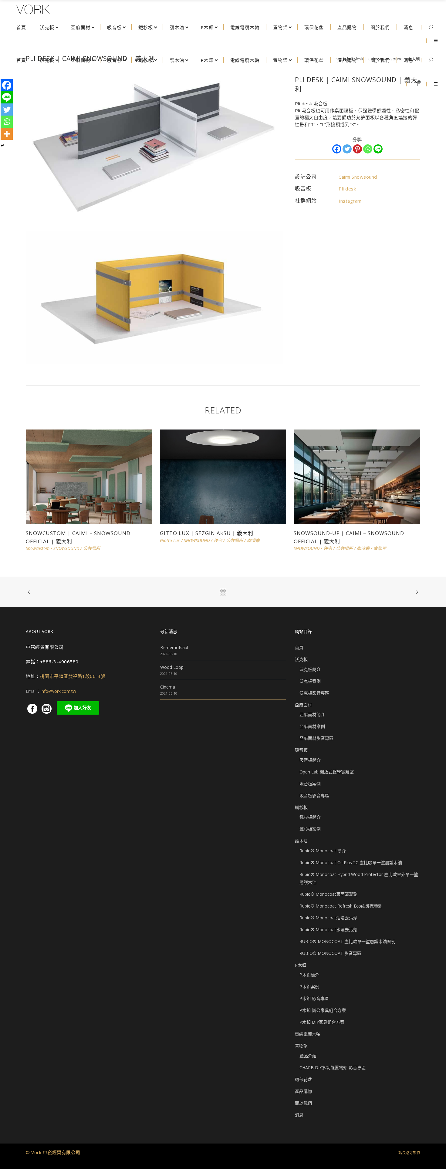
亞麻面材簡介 (312, 714)
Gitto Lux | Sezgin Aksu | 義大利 (206, 533)
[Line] (378, 148)
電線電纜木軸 (307, 1034)
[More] (7, 134)
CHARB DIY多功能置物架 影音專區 (332, 1067)
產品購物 (303, 1091)
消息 (299, 1115)
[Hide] (2, 145)
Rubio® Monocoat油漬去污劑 (328, 918)
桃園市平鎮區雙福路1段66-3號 (72, 676)
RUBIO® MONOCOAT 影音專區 (330, 953)
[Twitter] (347, 148)
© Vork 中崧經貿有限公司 (53, 1152)
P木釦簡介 (309, 975)
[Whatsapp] (367, 148)
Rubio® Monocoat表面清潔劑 (328, 894)
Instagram (350, 201)
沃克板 (301, 659)
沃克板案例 (310, 681)
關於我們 (303, 1103)
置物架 (301, 1046)
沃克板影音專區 (314, 693)
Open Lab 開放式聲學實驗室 (326, 772)
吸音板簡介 (310, 760)
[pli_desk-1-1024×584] (154, 148)
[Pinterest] (357, 148)
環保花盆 (303, 1079)
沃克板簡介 (310, 669)
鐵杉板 (301, 807)
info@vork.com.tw (58, 691)
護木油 (301, 841)
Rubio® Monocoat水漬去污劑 (328, 929)
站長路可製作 (409, 1152)
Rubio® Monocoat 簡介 (322, 851)
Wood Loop (172, 667)
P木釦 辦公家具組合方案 (322, 1010)
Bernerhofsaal (174, 647)
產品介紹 (307, 1056)
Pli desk (347, 189)
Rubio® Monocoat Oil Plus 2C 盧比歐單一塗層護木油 (350, 862)
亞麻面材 (303, 705)
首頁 (299, 647)
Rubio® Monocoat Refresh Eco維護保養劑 (340, 906)
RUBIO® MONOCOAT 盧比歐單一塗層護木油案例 (347, 941)
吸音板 (301, 750)
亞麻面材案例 (312, 726)
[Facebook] (336, 148)
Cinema (167, 687)
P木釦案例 (309, 986)
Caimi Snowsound (358, 177)
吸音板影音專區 (314, 795)
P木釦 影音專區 (314, 998)
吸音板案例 (310, 784)
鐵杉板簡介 (310, 817)
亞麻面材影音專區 (316, 738)
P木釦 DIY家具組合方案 (321, 1022)
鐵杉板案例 (310, 829)
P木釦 (300, 965)
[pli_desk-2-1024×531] (154, 297)
